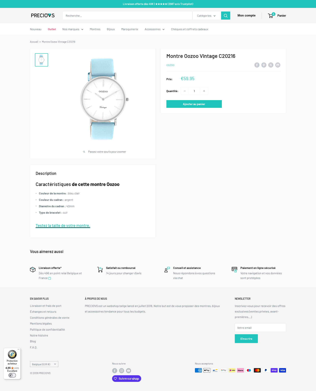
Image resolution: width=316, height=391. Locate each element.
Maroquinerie (129, 29)
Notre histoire (39, 335)
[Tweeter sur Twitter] (270, 65)
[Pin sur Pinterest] (263, 65)
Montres (95, 29)
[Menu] (18, 350)
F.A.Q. (33, 347)
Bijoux (111, 29)
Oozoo (170, 65)
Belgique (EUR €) (41, 364)
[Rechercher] (225, 16)
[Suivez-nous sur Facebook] (114, 370)
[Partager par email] (277, 65)
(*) (49, 278)
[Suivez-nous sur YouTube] (128, 370)
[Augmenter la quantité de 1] (204, 91)
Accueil (34, 41)
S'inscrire (246, 338)
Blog (33, 341)
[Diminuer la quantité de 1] (185, 91)
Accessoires (153, 29)
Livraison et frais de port (45, 305)
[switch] (12, 375)
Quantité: (172, 91)
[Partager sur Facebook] (256, 65)
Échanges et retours (43, 311)
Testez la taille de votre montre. (63, 225)
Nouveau (36, 29)
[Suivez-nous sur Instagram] (121, 370)
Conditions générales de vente (49, 317)
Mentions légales (41, 323)
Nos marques (70, 29)
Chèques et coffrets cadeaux (189, 29)
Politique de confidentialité (47, 329)
